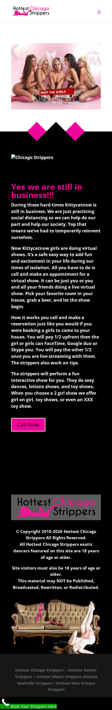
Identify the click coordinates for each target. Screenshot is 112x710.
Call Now (28, 424)
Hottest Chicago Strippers (39, 670)
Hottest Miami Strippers (59, 676)
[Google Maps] (76, 661)
